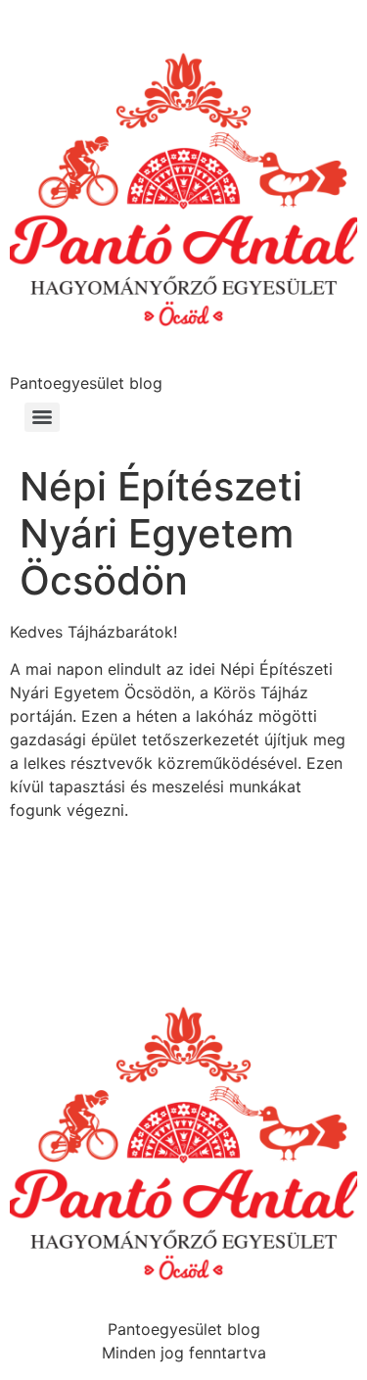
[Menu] (42, 417)
